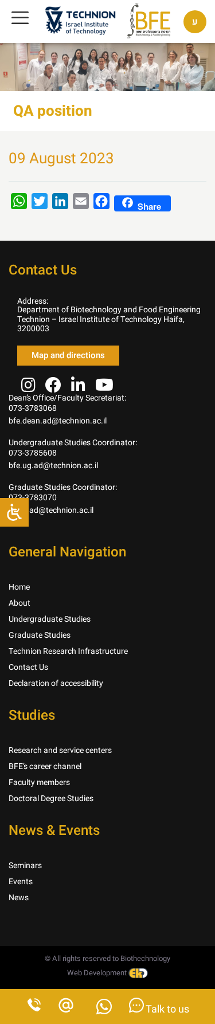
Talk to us (166, 1009)
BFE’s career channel (45, 766)
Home (19, 587)
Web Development (97, 972)
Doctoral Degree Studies (51, 798)
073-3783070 (33, 498)
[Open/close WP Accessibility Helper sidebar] (14, 512)
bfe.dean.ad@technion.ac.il (58, 421)
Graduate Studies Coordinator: (63, 487)
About (19, 603)
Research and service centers (60, 750)
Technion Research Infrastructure (68, 651)
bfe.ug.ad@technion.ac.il (53, 466)
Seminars (25, 866)
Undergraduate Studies (50, 619)
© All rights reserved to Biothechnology (107, 958)
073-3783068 (33, 408)
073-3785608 (33, 453)
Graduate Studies (40, 635)
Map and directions (68, 355)
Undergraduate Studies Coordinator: (73, 443)
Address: (32, 301)
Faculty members (39, 782)
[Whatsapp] (104, 1010)
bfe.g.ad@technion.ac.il (51, 510)
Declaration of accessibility (56, 683)
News (19, 898)
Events (21, 882)
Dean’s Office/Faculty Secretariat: (67, 398)
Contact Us (28, 667)
